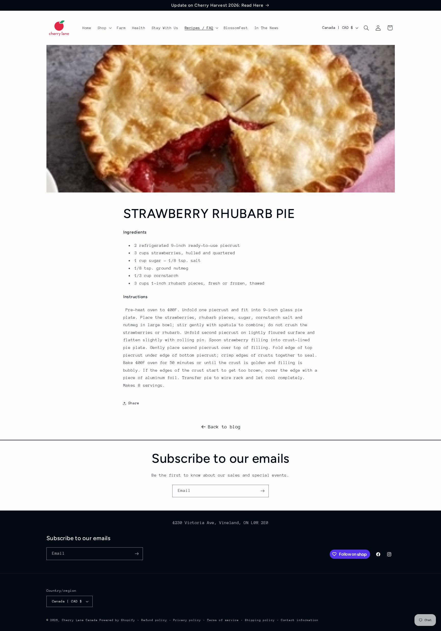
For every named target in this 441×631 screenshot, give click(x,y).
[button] (104, 27)
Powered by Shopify (117, 620)
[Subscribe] (262, 491)
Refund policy (154, 620)
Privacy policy (187, 620)
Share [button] (133, 403)
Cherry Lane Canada (79, 620)
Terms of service (223, 620)
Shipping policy (260, 620)
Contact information (299, 620)
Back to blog (224, 426)
